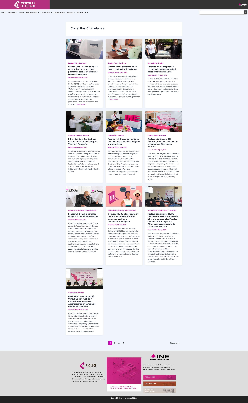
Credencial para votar (75, 135)
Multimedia (11, 12)
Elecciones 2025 (31, 12)
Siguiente (175, 343)
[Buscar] (245, 12)
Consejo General (59, 12)
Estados (22, 12)
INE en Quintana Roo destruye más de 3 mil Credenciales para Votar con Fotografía (82, 141)
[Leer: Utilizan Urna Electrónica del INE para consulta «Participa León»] (124, 49)
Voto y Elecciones (80, 63)
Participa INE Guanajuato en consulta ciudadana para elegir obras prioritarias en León (162, 69)
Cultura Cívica (45, 12)
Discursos (70, 12)
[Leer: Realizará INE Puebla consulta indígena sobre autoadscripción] (84, 196)
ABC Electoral (81, 12)
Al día (2, 12)
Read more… (81, 104)
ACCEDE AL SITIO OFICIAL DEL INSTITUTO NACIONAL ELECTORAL (123, 387)
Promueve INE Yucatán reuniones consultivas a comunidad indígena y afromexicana (124, 141)
